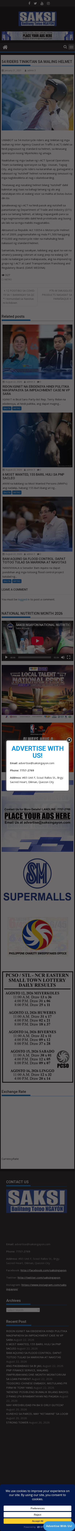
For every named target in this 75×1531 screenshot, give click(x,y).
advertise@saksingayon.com (36, 763)
